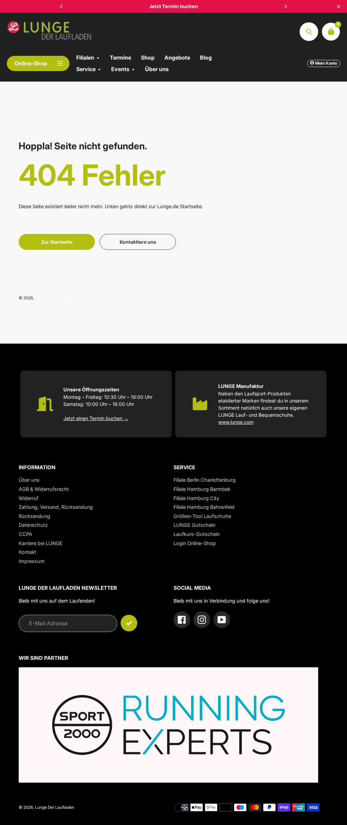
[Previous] (61, 6)
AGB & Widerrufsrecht (44, 489)
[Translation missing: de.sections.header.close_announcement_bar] (338, 6)
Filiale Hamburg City (196, 498)
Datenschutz (33, 525)
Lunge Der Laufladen (54, 298)
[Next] (285, 6)
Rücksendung (34, 516)
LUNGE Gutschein (194, 525)
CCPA (25, 534)
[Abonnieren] (129, 623)
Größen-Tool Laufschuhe (202, 516)
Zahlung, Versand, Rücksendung (56, 507)
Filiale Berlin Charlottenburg (205, 480)
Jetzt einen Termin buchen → (95, 418)
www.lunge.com (235, 422)
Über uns (29, 480)
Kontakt (27, 552)
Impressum (32, 561)
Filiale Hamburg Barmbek (202, 489)
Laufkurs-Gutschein (197, 534)
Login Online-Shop (195, 543)
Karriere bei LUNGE (41, 543)
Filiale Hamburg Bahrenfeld (204, 507)
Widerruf (28, 498)
